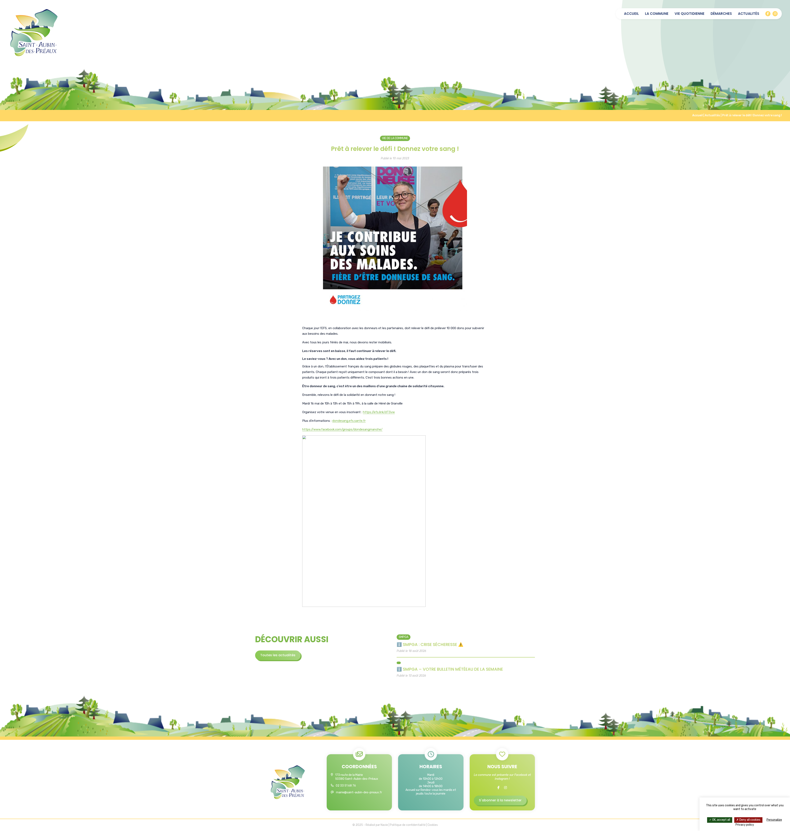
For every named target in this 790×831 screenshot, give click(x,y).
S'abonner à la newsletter (500, 800)
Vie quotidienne (689, 13)
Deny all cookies (749, 820)
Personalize (774, 820)
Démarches (721, 13)
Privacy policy (744, 824)
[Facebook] (767, 13)
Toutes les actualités (277, 655)
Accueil (631, 13)
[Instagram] (775, 13)
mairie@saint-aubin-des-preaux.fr (359, 792)
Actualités (748, 13)
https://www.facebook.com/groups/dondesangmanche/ (342, 429)
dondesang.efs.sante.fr (349, 421)
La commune (656, 13)
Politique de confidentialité (408, 825)
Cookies (433, 825)
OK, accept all (721, 820)
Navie (384, 825)
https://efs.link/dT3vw (379, 412)
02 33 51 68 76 (346, 785)
